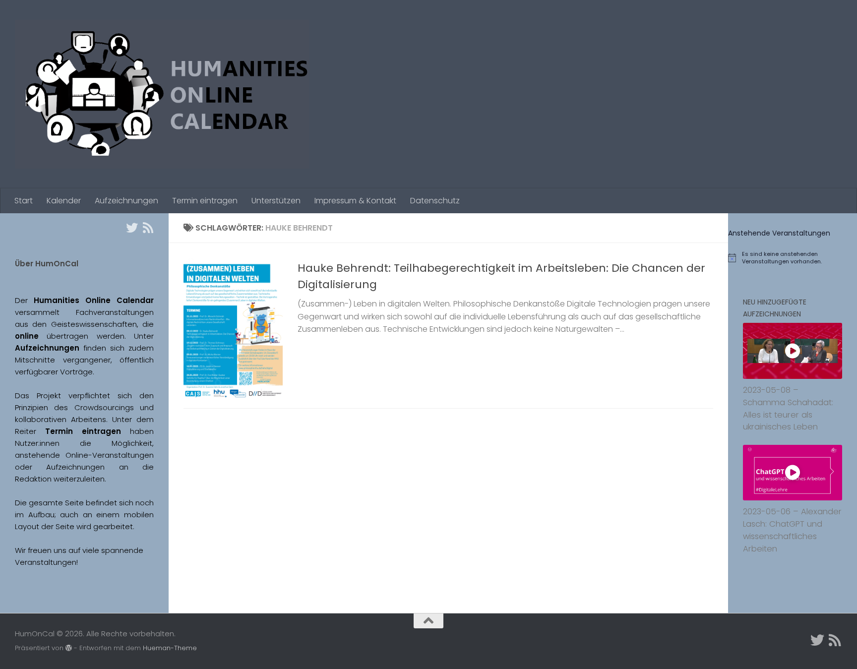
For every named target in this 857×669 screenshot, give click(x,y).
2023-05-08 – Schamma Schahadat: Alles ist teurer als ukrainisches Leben (788, 408)
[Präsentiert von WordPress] (68, 648)
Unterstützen (276, 200)
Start (23, 200)
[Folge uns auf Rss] (148, 228)
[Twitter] (132, 228)
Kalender (64, 200)
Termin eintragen (205, 200)
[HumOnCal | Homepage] (162, 94)
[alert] (792, 257)
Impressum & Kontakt (355, 200)
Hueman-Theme (170, 648)
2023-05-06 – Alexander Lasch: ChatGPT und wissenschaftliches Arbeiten (792, 530)
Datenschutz (435, 200)
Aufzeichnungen (126, 200)
